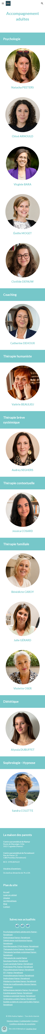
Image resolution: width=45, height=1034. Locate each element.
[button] (3, 3)
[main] (22, 16)
